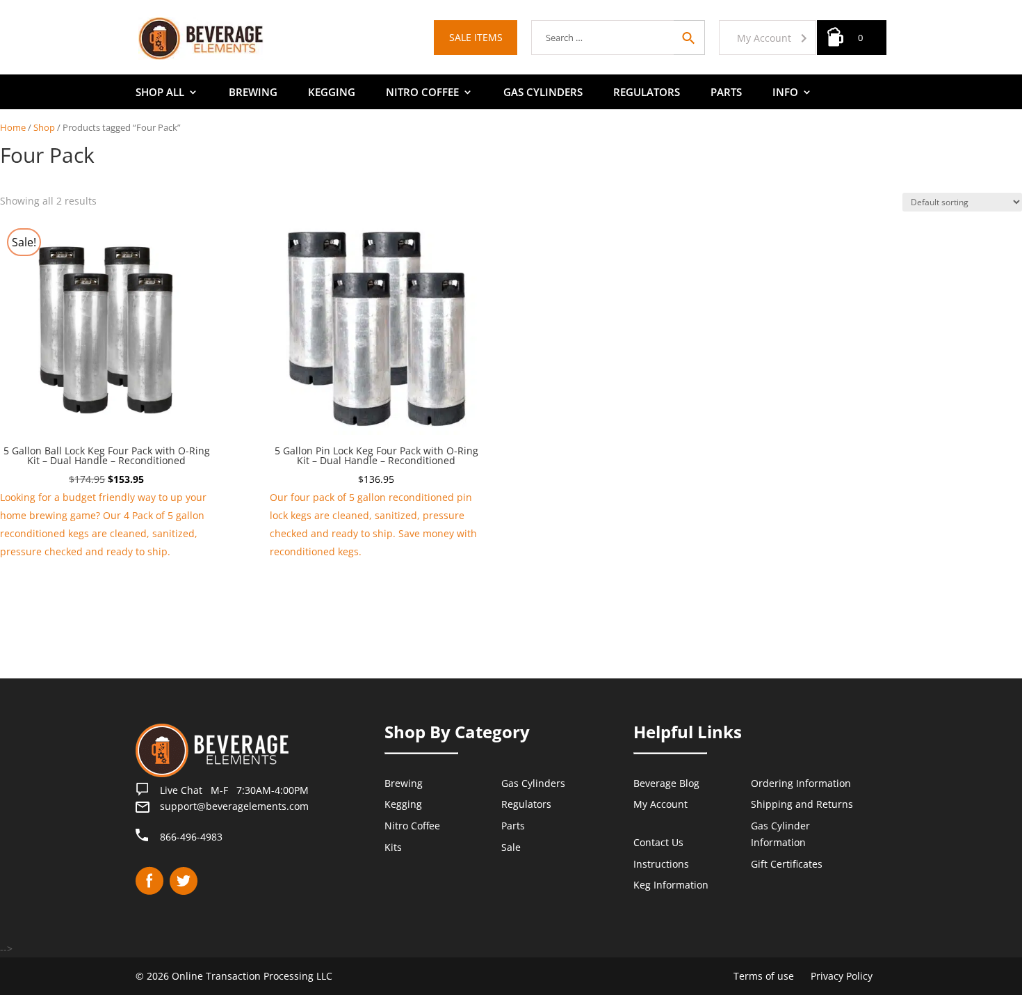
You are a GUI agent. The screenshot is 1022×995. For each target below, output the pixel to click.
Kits (393, 847)
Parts (726, 93)
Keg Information (670, 884)
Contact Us (658, 842)
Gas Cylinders (543, 93)
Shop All (160, 93)
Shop (44, 127)
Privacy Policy (842, 975)
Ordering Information (801, 783)
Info (785, 93)
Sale (511, 847)
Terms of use (763, 975)
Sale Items (476, 37)
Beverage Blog (666, 783)
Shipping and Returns (802, 804)
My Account (764, 38)
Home (13, 127)
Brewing (253, 93)
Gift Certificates (786, 863)
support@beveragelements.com (234, 806)
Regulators (646, 93)
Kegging (331, 93)
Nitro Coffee (422, 93)
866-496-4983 (191, 836)
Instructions (661, 863)
